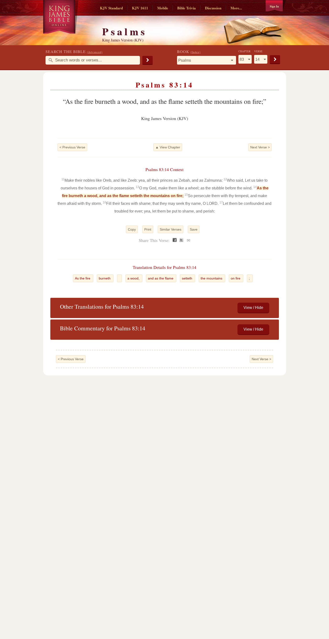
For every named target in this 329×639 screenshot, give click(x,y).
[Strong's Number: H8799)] (119, 278)
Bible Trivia (186, 8)
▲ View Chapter (167, 147)
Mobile (162, 8)
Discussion (213, 8)
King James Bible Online (61, 16)
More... (236, 8)
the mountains (212, 278)
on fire (236, 278)
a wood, (133, 278)
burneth (105, 278)
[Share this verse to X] (181, 241)
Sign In (274, 6)
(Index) (196, 52)
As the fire (83, 278)
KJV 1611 (140, 8)
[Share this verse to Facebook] (175, 241)
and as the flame (161, 278)
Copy (132, 229)
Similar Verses (170, 229)
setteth (187, 278)
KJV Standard (111, 8)
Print (147, 229)
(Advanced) (95, 52)
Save (193, 229)
